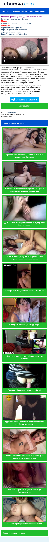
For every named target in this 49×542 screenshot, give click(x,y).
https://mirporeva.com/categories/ (14, 30)
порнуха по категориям (11, 32)
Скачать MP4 (24, 106)
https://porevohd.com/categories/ (14, 34)
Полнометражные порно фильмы (14, 19)
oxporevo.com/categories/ (11, 28)
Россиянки (11, 112)
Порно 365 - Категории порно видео (16, 23)
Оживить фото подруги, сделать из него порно (21, 17)
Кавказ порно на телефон (14, 533)
